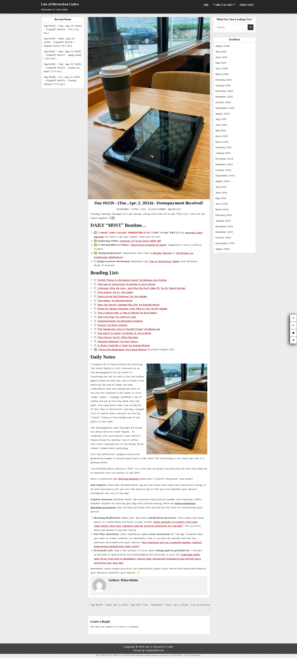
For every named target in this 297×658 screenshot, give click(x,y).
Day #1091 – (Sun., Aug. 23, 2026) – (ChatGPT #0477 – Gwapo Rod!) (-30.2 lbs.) (62, 55)
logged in (110, 626)
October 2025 (223, 102)
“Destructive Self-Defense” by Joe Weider (122, 296)
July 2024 (221, 187)
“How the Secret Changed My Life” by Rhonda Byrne (128, 304)
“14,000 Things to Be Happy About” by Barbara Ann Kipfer (132, 280)
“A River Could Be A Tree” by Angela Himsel (123, 345)
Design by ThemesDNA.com (148, 650)
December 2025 (224, 91)
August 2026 (222, 46)
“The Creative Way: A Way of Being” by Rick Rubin (127, 313)
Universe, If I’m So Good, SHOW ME (140, 241)
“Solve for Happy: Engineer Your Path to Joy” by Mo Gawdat (132, 308)
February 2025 (223, 147)
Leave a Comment (158, 209)
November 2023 (224, 232)
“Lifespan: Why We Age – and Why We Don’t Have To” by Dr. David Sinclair (141, 288)
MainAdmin (124, 209)
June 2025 (221, 125)
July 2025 (220, 119)
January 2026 (222, 85)
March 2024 (222, 209)
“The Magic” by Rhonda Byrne (114, 300)
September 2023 (224, 243)
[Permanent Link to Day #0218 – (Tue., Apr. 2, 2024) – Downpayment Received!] (149, 108)
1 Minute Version (161, 253)
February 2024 (223, 215)
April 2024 (221, 204)
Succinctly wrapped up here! (148, 245)
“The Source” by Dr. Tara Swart (115, 292)
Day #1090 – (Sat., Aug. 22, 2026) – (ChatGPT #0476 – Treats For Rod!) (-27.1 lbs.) (62, 68)
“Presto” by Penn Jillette (112, 325)
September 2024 (225, 175)
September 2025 (224, 108)
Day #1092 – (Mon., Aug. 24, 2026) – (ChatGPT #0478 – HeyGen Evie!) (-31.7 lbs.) (59, 42)
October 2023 (223, 237)
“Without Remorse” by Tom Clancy (117, 341)
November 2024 (224, 164)
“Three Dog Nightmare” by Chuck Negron (122, 349)
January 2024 (223, 221)
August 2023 (222, 249)
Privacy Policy (247, 5)
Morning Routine (128, 479)
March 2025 (221, 142)
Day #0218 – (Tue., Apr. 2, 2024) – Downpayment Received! (148, 203)
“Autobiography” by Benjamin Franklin (120, 321)
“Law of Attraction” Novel (164, 261)
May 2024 (220, 198)
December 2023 (224, 226)
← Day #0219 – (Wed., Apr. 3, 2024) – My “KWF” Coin (118, 605)
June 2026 (221, 57)
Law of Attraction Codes (60, 4)
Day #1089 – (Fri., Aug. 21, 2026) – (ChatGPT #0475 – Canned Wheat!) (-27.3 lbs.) (62, 80)
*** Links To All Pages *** (224, 5)
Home (206, 5)
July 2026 (220, 51)
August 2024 (222, 181)
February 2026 (223, 80)
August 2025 (222, 114)
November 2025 (224, 96)
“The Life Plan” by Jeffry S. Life (116, 317)
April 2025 (221, 136)
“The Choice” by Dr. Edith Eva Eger (117, 337)
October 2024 (223, 170)
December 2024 (224, 159)
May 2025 (220, 130)
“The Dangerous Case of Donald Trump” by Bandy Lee (128, 329)
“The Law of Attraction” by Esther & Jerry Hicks (126, 284)
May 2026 (220, 63)
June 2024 (221, 192)
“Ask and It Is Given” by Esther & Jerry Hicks (124, 333)
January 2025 (222, 153)
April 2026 (221, 68)
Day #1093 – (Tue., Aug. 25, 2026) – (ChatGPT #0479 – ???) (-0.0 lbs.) (62, 29)
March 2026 (221, 74)
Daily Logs (176, 209)
